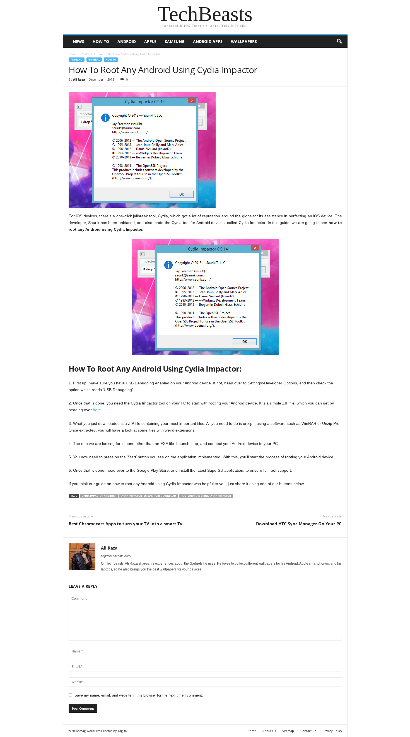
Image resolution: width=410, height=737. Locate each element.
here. (97, 410)
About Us (269, 731)
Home (72, 54)
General (94, 59)
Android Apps (208, 41)
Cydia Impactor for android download (148, 496)
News (78, 41)
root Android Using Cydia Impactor (206, 496)
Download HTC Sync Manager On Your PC (299, 523)
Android (126, 41)
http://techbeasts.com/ (116, 556)
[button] (339, 41)
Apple (150, 41)
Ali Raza (79, 79)
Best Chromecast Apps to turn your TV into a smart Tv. (126, 523)
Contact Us (308, 731)
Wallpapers (244, 41)
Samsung (175, 41)
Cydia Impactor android (99, 496)
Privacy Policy (332, 731)
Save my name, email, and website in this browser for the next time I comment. (138, 695)
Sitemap (288, 731)
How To (101, 41)
